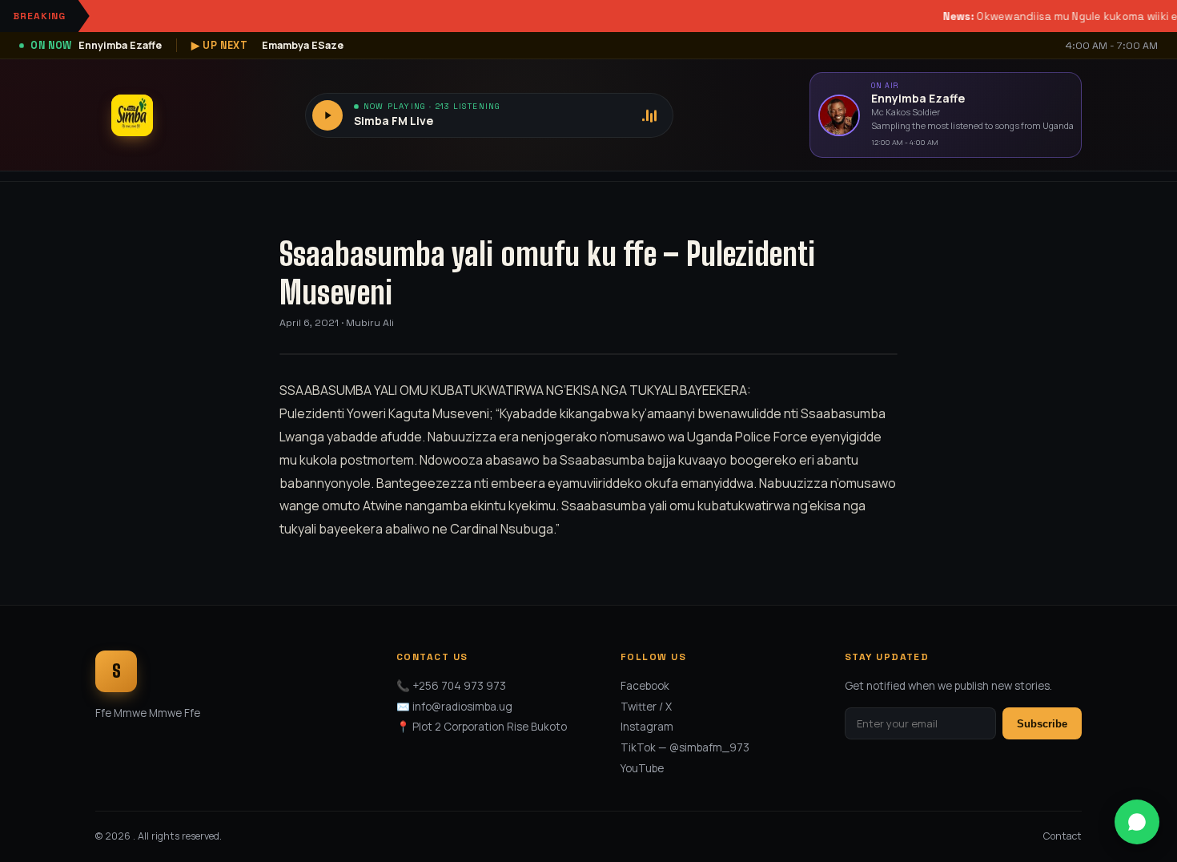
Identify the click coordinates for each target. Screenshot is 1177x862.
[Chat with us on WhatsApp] (1137, 822)
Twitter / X (646, 706)
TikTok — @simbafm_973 (685, 747)
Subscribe (1042, 724)
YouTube (642, 768)
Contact (1062, 836)
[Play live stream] (327, 115)
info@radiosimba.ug (462, 706)
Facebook (645, 686)
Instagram (647, 726)
